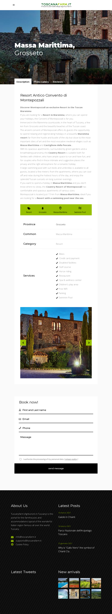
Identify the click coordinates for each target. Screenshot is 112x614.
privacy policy (71, 459)
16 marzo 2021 (64, 512)
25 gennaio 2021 (65, 543)
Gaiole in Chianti (66, 517)
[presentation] (22, 81)
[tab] (23, 82)
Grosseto (60, 224)
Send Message (56, 468)
